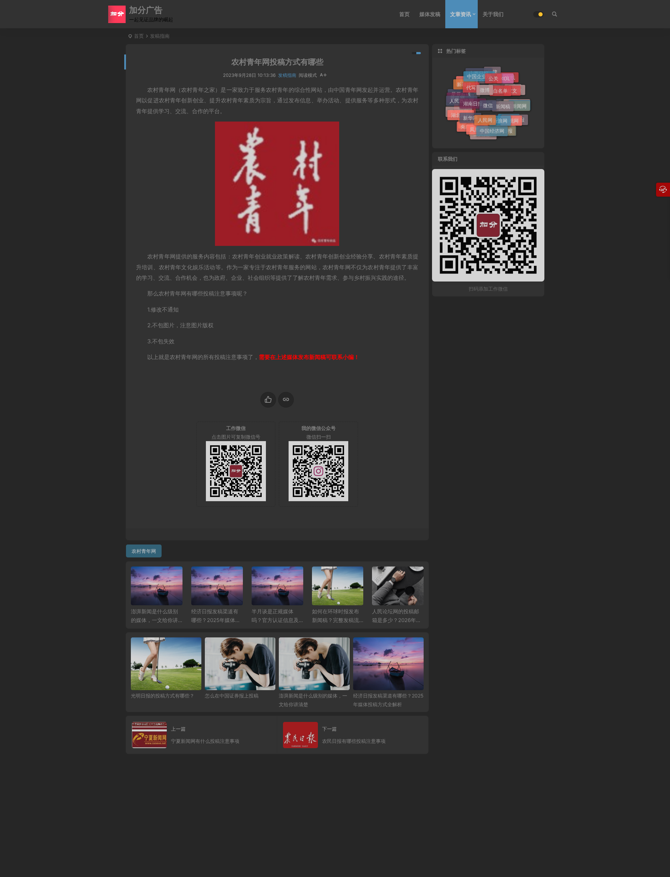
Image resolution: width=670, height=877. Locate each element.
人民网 (485, 115)
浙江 (493, 109)
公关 (493, 76)
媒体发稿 (429, 14)
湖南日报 (473, 99)
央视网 (511, 118)
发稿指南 (160, 36)
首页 (404, 14)
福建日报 (487, 94)
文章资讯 (460, 14)
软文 (512, 88)
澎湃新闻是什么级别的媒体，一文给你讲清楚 (154, 620)
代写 (471, 84)
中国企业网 (479, 75)
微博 (485, 85)
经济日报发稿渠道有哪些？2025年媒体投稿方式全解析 (215, 620)
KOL (505, 77)
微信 (488, 100)
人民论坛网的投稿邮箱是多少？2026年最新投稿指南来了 (396, 620)
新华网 (470, 114)
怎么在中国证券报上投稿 (232, 696)
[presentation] (383, 578)
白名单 (500, 86)
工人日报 (483, 134)
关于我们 (493, 14)
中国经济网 (492, 128)
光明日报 (502, 93)
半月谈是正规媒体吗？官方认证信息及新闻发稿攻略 (275, 620)
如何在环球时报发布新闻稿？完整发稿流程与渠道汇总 (335, 620)
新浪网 (500, 117)
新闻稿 (503, 101)
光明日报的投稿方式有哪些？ (162, 696)
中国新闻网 (514, 103)
